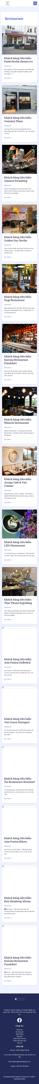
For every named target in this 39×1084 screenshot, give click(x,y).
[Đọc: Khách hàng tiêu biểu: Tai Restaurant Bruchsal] (19, 760)
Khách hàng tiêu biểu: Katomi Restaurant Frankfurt (18, 360)
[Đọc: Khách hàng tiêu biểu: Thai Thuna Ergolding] (19, 581)
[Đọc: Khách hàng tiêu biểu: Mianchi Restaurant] (19, 401)
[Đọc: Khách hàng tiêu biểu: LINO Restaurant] (19, 524)
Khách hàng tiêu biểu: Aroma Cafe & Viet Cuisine (18, 482)
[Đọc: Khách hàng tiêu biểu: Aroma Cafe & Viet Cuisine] (19, 461)
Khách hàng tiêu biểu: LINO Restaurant (18, 543)
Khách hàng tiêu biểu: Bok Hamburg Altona (18, 899)
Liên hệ (19, 1043)
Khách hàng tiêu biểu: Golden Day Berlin (18, 238)
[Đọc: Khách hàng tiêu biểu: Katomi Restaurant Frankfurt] (19, 338)
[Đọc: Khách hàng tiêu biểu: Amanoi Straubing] (19, 159)
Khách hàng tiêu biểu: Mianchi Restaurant (18, 421)
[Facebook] (19, 1020)
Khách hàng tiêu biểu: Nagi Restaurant (18, 298)
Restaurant (7, 66)
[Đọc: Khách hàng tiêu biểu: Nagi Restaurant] (19, 278)
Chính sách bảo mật (19, 1041)
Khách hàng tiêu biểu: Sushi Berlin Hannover (18, 60)
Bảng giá (19, 1036)
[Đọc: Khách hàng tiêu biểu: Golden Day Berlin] (19, 219)
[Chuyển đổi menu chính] (35, 3)
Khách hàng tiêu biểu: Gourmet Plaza (18, 119)
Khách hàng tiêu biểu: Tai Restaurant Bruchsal (19, 780)
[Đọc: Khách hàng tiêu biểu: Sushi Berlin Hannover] (19, 40)
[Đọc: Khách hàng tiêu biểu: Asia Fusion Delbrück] (19, 641)
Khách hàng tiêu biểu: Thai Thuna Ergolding (18, 601)
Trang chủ (19, 1030)
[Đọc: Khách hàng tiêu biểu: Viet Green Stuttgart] (19, 701)
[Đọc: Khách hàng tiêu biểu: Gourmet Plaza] (19, 99)
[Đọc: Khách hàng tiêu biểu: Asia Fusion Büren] (19, 820)
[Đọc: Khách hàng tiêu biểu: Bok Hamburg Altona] (19, 879)
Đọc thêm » (8, 78)
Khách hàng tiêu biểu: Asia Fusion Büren (18, 840)
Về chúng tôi (20, 1032)
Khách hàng (19, 1034)
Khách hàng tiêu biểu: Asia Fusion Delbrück (18, 661)
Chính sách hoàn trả (19, 1038)
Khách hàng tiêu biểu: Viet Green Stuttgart (18, 720)
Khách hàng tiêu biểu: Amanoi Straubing (18, 179)
